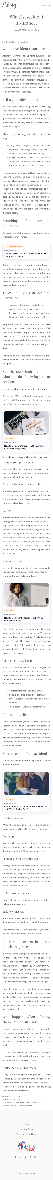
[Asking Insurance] (9, 5)
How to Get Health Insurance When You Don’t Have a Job (23, 619)
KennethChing (33, 30)
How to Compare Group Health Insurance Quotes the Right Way (24, 447)
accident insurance (11, 110)
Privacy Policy (26, 1129)
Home (26, 1123)
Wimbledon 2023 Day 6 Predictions (18, 1105)
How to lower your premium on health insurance (23, 1102)
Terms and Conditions (26, 1134)
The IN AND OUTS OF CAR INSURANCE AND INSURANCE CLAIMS (25, 255)
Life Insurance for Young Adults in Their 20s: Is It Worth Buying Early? (25, 807)
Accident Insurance (12, 1096)
